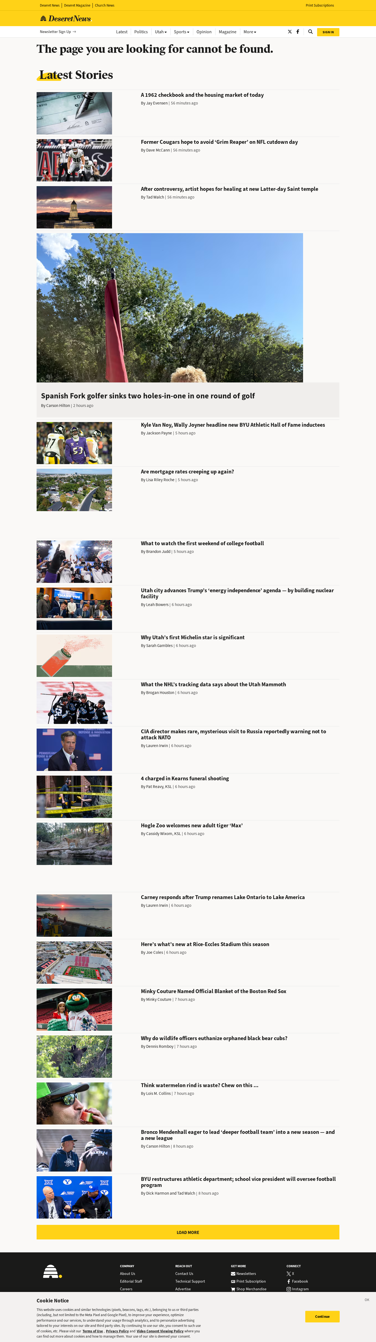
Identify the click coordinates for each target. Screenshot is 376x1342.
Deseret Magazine (77, 5)
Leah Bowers (157, 604)
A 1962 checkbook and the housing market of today (202, 95)
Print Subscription (251, 1281)
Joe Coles (154, 952)
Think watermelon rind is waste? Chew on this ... (199, 1085)
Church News (104, 5)
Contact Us (184, 1274)
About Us (127, 1274)
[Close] (367, 1301)
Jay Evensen (157, 103)
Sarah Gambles (159, 645)
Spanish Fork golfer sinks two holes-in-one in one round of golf (148, 396)
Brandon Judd (158, 551)
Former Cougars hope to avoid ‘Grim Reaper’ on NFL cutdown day (219, 142)
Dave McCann (158, 150)
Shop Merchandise (251, 1289)
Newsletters (246, 1274)
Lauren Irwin (157, 745)
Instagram (300, 1289)
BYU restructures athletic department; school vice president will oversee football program (238, 1182)
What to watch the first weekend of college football (202, 543)
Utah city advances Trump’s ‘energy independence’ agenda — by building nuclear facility (237, 593)
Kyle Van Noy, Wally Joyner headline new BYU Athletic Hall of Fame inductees (233, 425)
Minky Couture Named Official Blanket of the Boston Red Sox (213, 991)
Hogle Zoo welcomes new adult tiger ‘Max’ (192, 825)
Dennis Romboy (159, 1046)
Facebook (300, 1281)
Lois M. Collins (158, 1093)
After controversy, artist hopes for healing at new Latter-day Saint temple (229, 189)
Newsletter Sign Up (55, 31)
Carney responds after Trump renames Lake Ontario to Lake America (223, 897)
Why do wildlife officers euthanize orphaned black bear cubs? (214, 1038)
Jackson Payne (159, 433)
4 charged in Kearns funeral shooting (185, 778)
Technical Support (190, 1281)
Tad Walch (155, 197)
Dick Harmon (157, 1193)
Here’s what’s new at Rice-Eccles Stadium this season (205, 944)
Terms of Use (93, 1331)
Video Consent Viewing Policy (160, 1331)
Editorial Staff (131, 1281)
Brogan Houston (160, 692)
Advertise (183, 1289)
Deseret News (49, 5)
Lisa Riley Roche (160, 480)
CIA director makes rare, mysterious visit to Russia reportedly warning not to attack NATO (233, 734)
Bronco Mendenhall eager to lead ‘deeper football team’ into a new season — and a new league (238, 1135)
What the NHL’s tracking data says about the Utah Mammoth (213, 684)
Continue (322, 1316)
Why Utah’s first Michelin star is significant (193, 637)
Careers (126, 1289)
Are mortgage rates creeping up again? (187, 471)
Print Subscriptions (320, 5)
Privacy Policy (117, 1331)
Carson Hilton (58, 405)
